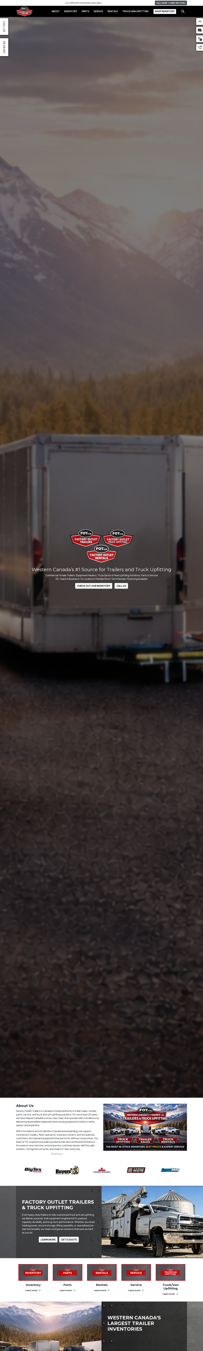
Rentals (113, 11)
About (56, 11)
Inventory (70, 11)
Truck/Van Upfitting (135, 11)
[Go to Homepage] (24, 11)
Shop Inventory (165, 11)
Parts (85, 11)
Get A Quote (69, 1239)
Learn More (48, 1239)
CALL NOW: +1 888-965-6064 (171, 2)
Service (98, 11)
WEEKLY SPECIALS (83, 2)
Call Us (121, 585)
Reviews (4, 47)
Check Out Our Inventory (93, 585)
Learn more (31, 1290)
